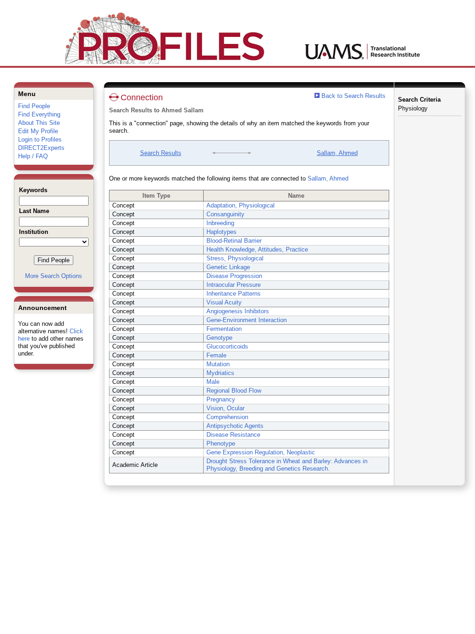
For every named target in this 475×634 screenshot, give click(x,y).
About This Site (39, 122)
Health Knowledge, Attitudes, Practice (257, 249)
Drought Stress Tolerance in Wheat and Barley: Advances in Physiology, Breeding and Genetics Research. (286, 465)
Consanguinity (225, 214)
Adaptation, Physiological (240, 205)
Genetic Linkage (228, 267)
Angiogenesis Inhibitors (237, 311)
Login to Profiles (40, 139)
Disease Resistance (233, 434)
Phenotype (220, 443)
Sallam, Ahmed (337, 152)
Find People (34, 106)
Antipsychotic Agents (234, 425)
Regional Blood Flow (233, 390)
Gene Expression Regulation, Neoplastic (260, 452)
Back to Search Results (352, 95)
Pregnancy (220, 399)
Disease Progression (234, 275)
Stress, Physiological (234, 258)
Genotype (219, 337)
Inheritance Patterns (233, 293)
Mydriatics (220, 372)
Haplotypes (221, 231)
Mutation (218, 364)
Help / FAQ (33, 156)
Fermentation (224, 328)
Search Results (160, 152)
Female (216, 355)
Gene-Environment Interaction (246, 320)
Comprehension (227, 417)
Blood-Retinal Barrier (234, 240)
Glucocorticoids (227, 346)
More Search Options (53, 275)
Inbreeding (220, 223)
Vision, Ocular (225, 408)
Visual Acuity (224, 302)
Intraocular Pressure (233, 284)
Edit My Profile (38, 131)
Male (212, 381)
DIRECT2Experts (41, 147)
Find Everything (39, 114)
